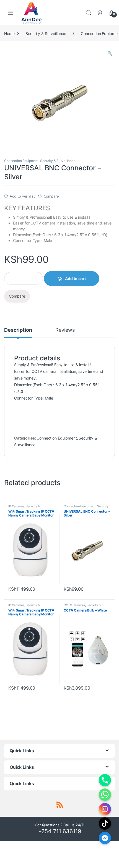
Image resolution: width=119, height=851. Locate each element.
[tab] (18, 333)
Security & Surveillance (45, 33)
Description (18, 330)
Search (89, 13)
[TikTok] (105, 823)
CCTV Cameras (74, 605)
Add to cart (75, 278)
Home (9, 33)
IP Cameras (16, 506)
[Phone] (105, 780)
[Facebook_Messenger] (105, 838)
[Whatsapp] (105, 794)
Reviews (64, 330)
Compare (51, 196)
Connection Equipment (21, 161)
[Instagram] (105, 809)
